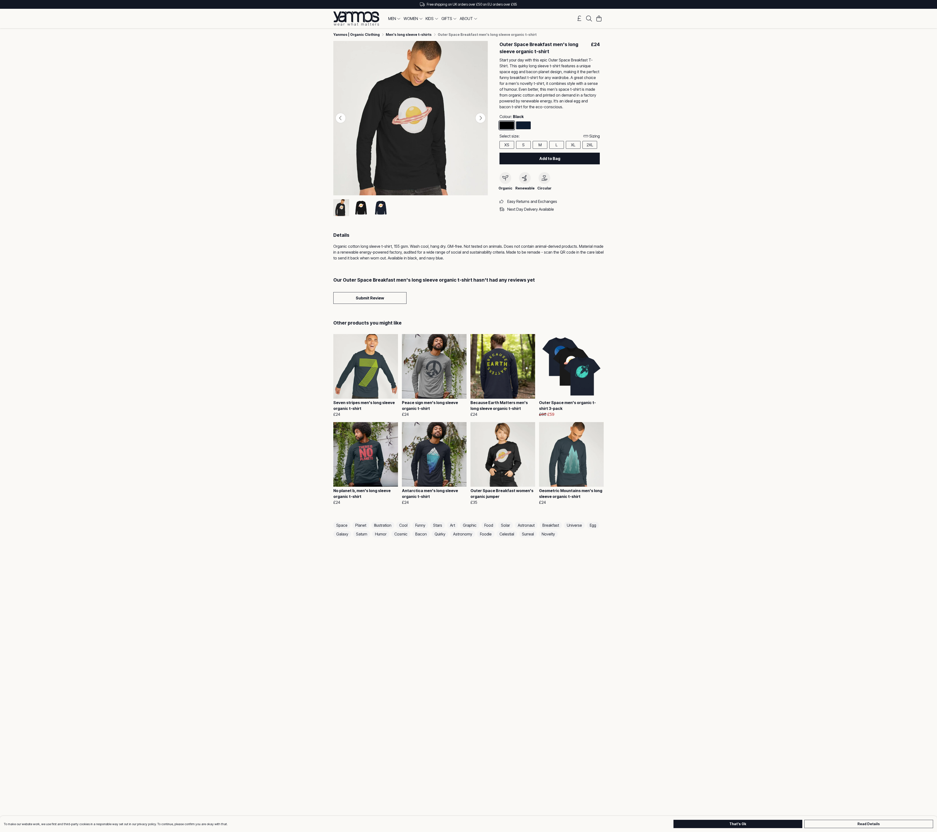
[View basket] (599, 18)
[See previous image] (341, 118)
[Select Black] (506, 125)
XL (573, 144)
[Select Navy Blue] (523, 125)
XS (506, 144)
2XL (590, 144)
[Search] (589, 18)
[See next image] (480, 118)
